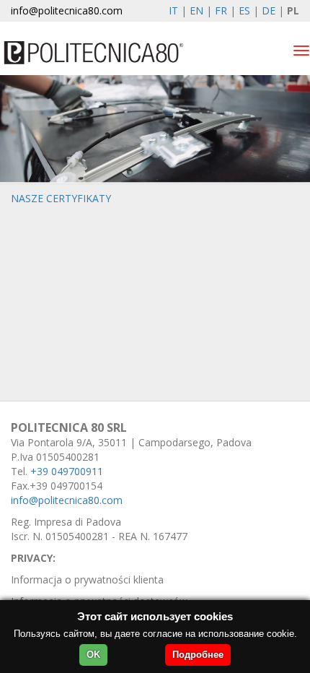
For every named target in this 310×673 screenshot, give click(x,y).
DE (268, 10)
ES (244, 10)
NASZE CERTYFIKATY (61, 198)
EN (196, 10)
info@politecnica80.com (67, 10)
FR (221, 10)
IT (173, 10)
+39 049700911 (66, 471)
